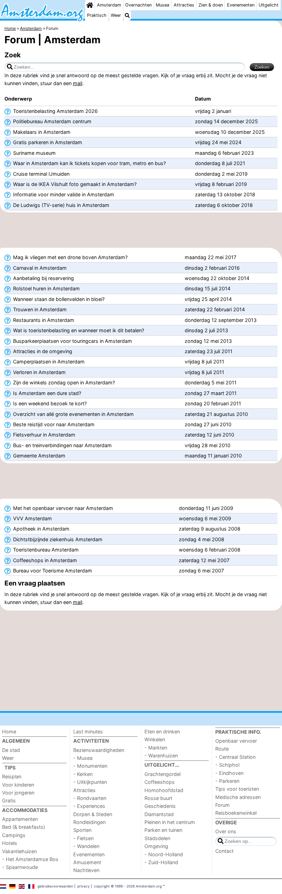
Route (222, 749)
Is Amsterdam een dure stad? (46, 393)
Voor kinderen (18, 785)
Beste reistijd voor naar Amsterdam (53, 424)
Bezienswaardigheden (98, 750)
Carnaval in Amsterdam (39, 268)
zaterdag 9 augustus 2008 (209, 529)
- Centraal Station (235, 757)
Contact (224, 851)
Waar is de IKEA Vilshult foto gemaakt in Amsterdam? (74, 184)
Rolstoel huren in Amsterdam (46, 288)
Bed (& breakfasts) (23, 827)
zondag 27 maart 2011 (211, 393)
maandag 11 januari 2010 (213, 455)
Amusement (87, 862)
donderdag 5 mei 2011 (211, 382)
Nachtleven (86, 870)
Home (9, 731)
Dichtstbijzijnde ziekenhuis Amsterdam (57, 539)
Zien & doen (210, 5)
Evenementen (240, 5)
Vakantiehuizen (19, 851)
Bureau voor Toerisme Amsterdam (52, 570)
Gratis (9, 800)
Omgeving (156, 846)
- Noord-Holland (163, 854)
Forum (222, 805)
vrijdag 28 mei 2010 (207, 445)
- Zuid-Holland (161, 862)
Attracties (184, 5)
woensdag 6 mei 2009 (205, 518)
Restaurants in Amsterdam (43, 320)
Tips (9, 767)
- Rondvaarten (89, 798)
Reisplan (11, 776)
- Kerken (83, 774)
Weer (116, 15)
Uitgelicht (269, 5)
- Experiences (89, 806)
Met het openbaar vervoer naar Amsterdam (62, 508)
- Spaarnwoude (20, 867)
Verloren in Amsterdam (39, 372)
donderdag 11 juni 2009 (206, 508)
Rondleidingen (89, 822)
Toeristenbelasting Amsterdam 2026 (55, 111)
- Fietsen (83, 838)
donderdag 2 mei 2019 (221, 174)
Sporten (82, 830)
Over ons (225, 831)
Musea (162, 5)
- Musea (83, 758)
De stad (11, 750)
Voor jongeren (18, 793)
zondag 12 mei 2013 (208, 341)
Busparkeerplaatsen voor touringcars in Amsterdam (72, 341)
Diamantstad (159, 814)
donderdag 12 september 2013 (221, 320)
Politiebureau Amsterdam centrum (51, 121)
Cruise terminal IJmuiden (40, 174)
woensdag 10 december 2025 (230, 132)
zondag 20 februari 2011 (213, 403)
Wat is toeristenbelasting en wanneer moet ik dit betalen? (78, 330)
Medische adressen (238, 797)
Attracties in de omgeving (42, 351)
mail (77, 83)
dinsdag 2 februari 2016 (212, 268)
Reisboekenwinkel (236, 813)
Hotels (9, 843)
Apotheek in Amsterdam (40, 529)
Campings (13, 835)
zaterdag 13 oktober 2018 (225, 194)
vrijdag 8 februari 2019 (221, 184)
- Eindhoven (229, 773)
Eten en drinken (162, 731)
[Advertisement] (141, 232)
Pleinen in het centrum (169, 822)
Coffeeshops (159, 782)
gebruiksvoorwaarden (55, 886)
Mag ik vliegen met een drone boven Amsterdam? (70, 257)
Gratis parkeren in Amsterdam (47, 142)
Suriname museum (34, 153)
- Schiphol (227, 765)
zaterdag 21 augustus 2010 (216, 414)
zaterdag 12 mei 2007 (204, 560)
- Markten (155, 748)
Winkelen (154, 739)
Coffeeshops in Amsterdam (44, 560)
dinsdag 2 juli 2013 (206, 330)
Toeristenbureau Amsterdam (45, 550)
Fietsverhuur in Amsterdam (43, 435)
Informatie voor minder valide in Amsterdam (63, 194)
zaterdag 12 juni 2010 (209, 435)
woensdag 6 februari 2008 (209, 550)
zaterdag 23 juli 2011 (208, 351)
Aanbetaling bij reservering (43, 278)
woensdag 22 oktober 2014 (217, 278)
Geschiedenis (160, 806)
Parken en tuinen (163, 830)
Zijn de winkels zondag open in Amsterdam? (63, 382)
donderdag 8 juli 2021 (220, 163)
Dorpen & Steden (92, 814)
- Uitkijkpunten (90, 782)
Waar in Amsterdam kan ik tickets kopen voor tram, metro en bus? (89, 163)
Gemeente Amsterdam (38, 455)
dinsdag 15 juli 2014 (207, 288)
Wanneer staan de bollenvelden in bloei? (58, 299)
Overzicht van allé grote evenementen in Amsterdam (73, 414)
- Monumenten (90, 766)
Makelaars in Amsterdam (41, 132)
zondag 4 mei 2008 (201, 539)
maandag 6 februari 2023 (224, 153)
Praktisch (97, 15)
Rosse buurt (158, 798)
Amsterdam (109, 5)
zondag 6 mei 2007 (201, 570)
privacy (83, 886)
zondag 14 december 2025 (226, 121)
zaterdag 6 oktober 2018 (224, 205)
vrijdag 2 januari (213, 111)
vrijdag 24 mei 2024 (218, 142)
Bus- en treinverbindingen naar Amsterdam (62, 445)
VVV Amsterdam (32, 518)
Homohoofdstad (163, 790)
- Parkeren (227, 781)
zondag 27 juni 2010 (208, 424)
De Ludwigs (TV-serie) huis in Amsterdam (60, 205)
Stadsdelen (157, 838)
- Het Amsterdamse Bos (30, 859)
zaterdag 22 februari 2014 (215, 309)
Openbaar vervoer (236, 741)
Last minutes (88, 731)
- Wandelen (86, 846)
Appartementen (20, 819)
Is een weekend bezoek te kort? (49, 403)
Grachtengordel (162, 774)
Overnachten (138, 5)
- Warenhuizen (161, 755)
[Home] (90, 5)
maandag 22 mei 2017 (210, 257)
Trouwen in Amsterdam (39, 309)
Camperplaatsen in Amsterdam (48, 361)
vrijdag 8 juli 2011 (204, 361)
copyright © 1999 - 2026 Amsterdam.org (128, 886)
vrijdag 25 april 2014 (208, 299)
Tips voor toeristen (237, 789)
